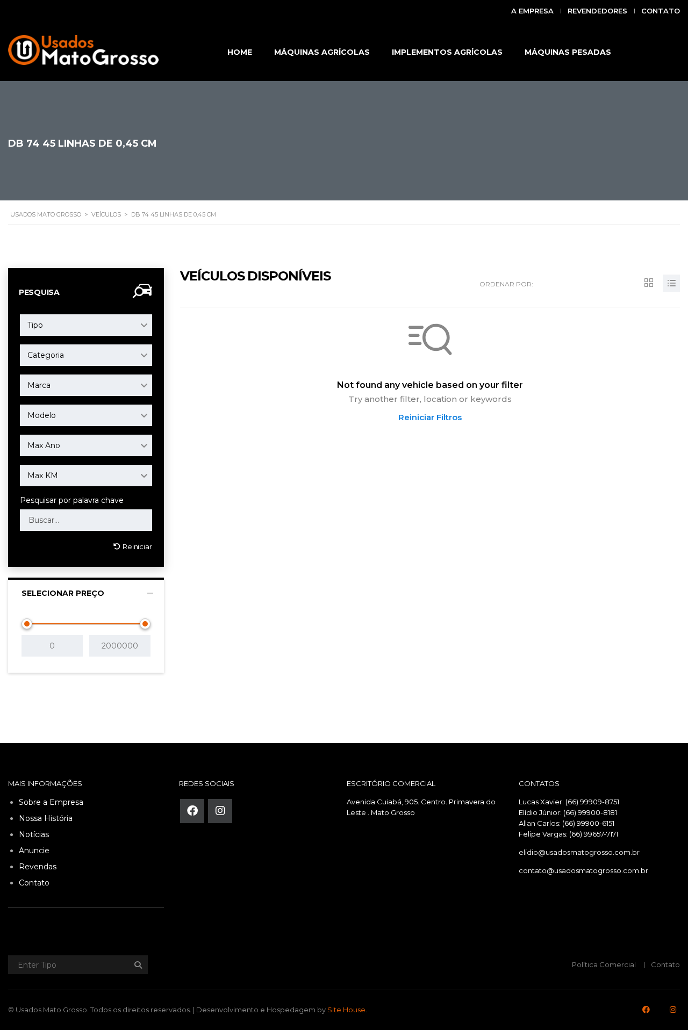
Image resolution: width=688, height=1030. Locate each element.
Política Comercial (604, 964)
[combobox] (86, 325)
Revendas (37, 866)
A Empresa (532, 10)
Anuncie (34, 850)
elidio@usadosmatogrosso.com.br (579, 852)
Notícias (34, 834)
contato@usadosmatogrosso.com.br (583, 870)
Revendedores (597, 10)
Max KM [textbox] (42, 475)
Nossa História (46, 818)
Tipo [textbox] (35, 325)
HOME (239, 52)
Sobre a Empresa (51, 802)
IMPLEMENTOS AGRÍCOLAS (447, 52)
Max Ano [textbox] (43, 445)
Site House (346, 1009)
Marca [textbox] (39, 385)
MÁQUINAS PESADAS (568, 52)
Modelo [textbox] (41, 415)
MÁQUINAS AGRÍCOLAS (322, 52)
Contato (660, 10)
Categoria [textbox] (45, 355)
